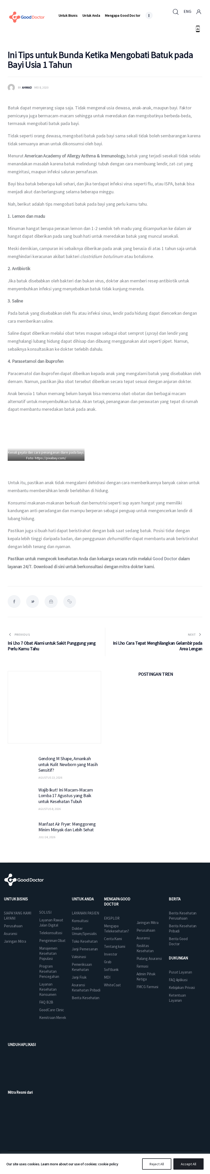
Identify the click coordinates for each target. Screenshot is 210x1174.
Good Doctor (165, 558)
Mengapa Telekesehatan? (116, 928)
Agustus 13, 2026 (50, 777)
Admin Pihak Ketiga (145, 976)
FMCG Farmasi (147, 986)
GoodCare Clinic (51, 1009)
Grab (107, 961)
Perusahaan (13, 925)
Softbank (111, 969)
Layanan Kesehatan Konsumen (47, 989)
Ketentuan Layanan (177, 998)
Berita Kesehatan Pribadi (182, 928)
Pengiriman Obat (52, 940)
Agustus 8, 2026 (49, 809)
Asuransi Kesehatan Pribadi (86, 987)
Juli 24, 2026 (46, 837)
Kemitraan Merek (52, 1017)
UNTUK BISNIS (16, 898)
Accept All (188, 1164)
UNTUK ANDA (83, 898)
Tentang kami (114, 946)
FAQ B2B (46, 1002)
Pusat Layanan (180, 972)
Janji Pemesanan (85, 949)
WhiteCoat (112, 984)
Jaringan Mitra (15, 941)
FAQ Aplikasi (178, 979)
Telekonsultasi (50, 932)
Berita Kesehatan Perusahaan (182, 916)
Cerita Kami (113, 938)
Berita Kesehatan (85, 997)
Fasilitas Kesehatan (145, 948)
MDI (107, 977)
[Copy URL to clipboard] (69, 601)
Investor (110, 954)
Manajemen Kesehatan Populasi (48, 953)
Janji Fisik (79, 977)
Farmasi (142, 966)
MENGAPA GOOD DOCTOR (117, 901)
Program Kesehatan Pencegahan (49, 971)
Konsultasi (80, 920)
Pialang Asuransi (149, 958)
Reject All (157, 1164)
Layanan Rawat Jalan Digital (51, 923)
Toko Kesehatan (85, 941)
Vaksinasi (79, 956)
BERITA (175, 898)
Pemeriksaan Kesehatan (82, 967)
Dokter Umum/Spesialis (84, 931)
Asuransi (10, 933)
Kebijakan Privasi (182, 987)
